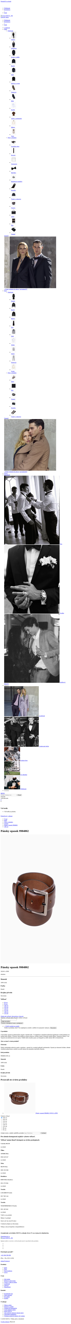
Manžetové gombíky (16, 181)
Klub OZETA (8, 1311)
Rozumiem (53, 1028)
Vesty (12, 136)
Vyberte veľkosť (5, 1116)
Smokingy (14, 48)
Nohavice (13, 92)
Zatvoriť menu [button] (5, 17)
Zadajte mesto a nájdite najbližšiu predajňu (12, 1133)
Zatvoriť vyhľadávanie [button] (4, 797)
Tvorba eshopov (5, 1322)
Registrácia (7, 9)
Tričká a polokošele (16, 118)
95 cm (4, 1130)
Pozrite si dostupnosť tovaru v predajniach (12, 1023)
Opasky (13, 208)
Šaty (12, 327)
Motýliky (13, 172)
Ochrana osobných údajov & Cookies (14, 1316)
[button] (3, 793)
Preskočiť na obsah (6, 1)
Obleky (13, 39)
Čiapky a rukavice (16, 199)
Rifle (12, 101)
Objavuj (6, 1285)
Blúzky (13, 318)
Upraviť (6, 235)
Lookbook (7, 1284)
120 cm (5, 1124)
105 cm (5, 1119)
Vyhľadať (43, 1133)
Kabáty (13, 301)
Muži (5, 29)
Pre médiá (7, 1297)
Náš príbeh (7, 1279)
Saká (12, 74)
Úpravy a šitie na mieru (10, 1282)
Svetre (13, 371)
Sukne (13, 353)
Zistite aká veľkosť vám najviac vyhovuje (12, 1016)
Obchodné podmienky (10, 1314)
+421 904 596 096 (6, 1255)
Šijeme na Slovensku (10, 1281)
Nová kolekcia (8, 1271)
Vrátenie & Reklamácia (10, 1308)
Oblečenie (10, 31)
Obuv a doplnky (12, 137)
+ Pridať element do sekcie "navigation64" (15, 471)
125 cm (5, 1126)
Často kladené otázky (10, 1309)
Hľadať (19, 795)
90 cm (4, 1128)
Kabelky (13, 408)
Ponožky (13, 190)
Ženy (5, 290)
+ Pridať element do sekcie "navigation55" (15, 289)
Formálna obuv (15, 146)
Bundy (13, 66)
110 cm (5, 1121)
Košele (13, 110)
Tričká (13, 345)
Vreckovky (14, 164)
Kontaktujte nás (8, 1293)
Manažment (7, 1287)
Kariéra (6, 1298)
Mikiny (13, 127)
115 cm (5, 1123)
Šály (12, 225)
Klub (5, 13)
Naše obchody (8, 1295)
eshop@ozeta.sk (5, 1261)
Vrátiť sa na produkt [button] (6, 1215)
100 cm (5, 1118)
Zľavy (6, 1272)
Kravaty (13, 155)
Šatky (12, 381)
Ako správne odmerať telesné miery (14, 1313)
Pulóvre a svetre (15, 83)
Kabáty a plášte (15, 57)
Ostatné (13, 234)
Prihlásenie (7, 8)
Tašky (12, 216)
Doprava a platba (9, 1306)
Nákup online (8, 1305)
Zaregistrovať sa (5, 1236)
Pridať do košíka (5, 1021)
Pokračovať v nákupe (6, 816)
